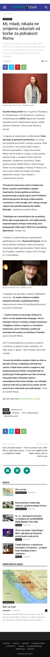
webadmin (6, 610)
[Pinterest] (17, 67)
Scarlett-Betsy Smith (11, 416)
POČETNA (6, 643)
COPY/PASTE (7, 14)
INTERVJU (25, 643)
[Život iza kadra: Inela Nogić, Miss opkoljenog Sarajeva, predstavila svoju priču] (8, 533)
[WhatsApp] (23, 67)
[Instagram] (18, 470)
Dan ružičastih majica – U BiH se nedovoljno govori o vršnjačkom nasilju (14, 450)
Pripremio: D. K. (16, 410)
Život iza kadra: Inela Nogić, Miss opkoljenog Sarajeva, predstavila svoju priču (29, 533)
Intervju (18, 525)
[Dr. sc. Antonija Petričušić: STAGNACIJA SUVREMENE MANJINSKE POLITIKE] (8, 517)
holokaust (15, 413)
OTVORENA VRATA (38, 643)
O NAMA (21, 646)
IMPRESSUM (20, 649)
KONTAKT (31, 649)
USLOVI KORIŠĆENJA (34, 646)
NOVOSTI (16, 643)
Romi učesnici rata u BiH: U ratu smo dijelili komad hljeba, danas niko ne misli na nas (36, 451)
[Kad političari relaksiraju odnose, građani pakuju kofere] (8, 504)
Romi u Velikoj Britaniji (30, 413)
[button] (4, 7)
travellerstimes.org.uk (28, 398)
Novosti (18, 539)
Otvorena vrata (21, 493)
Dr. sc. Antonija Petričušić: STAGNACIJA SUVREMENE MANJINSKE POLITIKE (29, 519)
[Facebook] (5, 67)
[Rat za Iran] (8, 492)
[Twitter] (11, 67)
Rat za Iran (20, 489)
